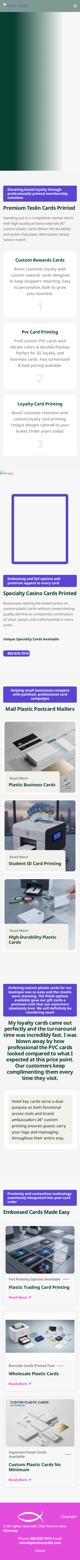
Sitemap (10, 1530)
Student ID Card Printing (35, 863)
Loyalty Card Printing (40, 403)
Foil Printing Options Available (35, 1279)
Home (40, 1550)
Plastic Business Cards (32, 785)
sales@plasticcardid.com (40, 1542)
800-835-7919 (18, 653)
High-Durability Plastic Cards (32, 939)
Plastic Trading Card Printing (39, 1287)
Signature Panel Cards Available (27, 1454)
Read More (19, 778)
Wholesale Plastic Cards (34, 1373)
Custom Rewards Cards (40, 260)
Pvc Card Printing (40, 332)
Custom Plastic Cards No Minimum (35, 1467)
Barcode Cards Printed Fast (32, 1365)
